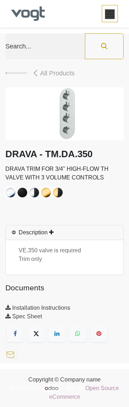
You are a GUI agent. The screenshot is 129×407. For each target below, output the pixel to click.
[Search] (104, 46)
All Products (57, 73)
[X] (36, 333)
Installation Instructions (40, 308)
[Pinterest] (99, 333)
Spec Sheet (26, 316)
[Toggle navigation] (110, 13)
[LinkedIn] (57, 333)
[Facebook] (15, 333)
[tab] (64, 232)
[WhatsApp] (77, 333)
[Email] (13, 351)
